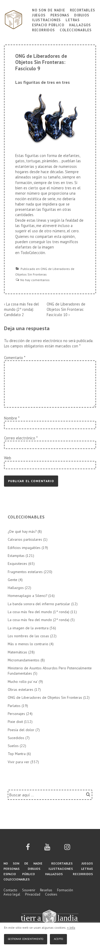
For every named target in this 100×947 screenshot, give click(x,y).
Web (7, 457)
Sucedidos (16, 737)
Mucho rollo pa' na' (23, 681)
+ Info (71, 927)
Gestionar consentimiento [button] (25, 938)
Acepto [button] (58, 938)
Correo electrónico (19, 437)
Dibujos (81, 14)
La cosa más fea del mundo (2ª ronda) (38, 619)
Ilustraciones (46, 19)
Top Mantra (17, 753)
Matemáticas (17, 652)
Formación (65, 890)
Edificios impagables (24, 547)
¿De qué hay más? (22, 531)
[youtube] (47, 848)
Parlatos (14, 705)
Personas (59, 14)
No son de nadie (48, 9)
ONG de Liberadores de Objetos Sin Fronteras (45, 697)
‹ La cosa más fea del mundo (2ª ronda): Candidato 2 (21, 309)
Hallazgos (80, 24)
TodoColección (33, 252)
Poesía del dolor (21, 729)
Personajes (16, 713)
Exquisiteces (17, 563)
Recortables (82, 9)
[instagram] (67, 848)
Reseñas (46, 890)
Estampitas (16, 555)
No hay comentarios (35, 280)
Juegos (39, 14)
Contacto (10, 890)
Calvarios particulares (25, 539)
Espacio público (48, 24)
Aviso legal (11, 894)
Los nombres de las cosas (28, 636)
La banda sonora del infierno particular (39, 603)
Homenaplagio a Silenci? (27, 595)
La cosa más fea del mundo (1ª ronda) (38, 611)
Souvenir (28, 890)
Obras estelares (20, 689)
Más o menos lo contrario (28, 643)
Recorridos (43, 29)
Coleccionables (76, 29)
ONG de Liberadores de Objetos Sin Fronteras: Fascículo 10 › (66, 309)
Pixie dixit (15, 721)
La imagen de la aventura (28, 628)
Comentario (14, 357)
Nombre (10, 418)
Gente (12, 579)
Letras (73, 19)
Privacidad (32, 894)
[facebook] (27, 848)
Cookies (51, 894)
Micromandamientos (23, 660)
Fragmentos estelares (25, 571)
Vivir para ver (18, 762)
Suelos (13, 745)
